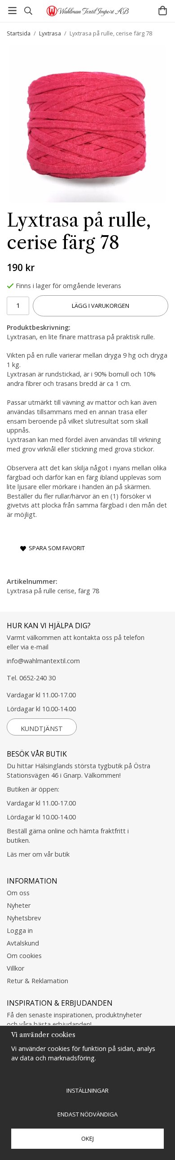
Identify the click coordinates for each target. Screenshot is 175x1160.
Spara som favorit (55, 548)
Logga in (20, 930)
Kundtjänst (42, 728)
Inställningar (87, 1090)
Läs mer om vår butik (38, 854)
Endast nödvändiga (87, 1114)
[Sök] (28, 11)
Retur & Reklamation (37, 980)
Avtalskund (23, 943)
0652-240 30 (37, 678)
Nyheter (19, 905)
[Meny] (12, 10)
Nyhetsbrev (24, 918)
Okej (87, 1138)
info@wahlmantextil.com (43, 661)
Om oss (18, 893)
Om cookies (24, 955)
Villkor (15, 968)
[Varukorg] (163, 10)
